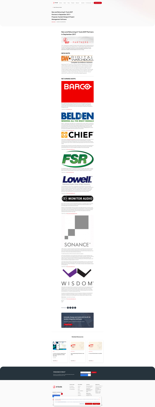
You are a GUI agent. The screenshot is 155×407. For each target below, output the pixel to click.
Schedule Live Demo (68, 324)
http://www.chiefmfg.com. (71, 149)
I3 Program (72, 2)
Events (79, 389)
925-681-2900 (89, 387)
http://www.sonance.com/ (71, 266)
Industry (64, 2)
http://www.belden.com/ (70, 130)
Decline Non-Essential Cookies (96, 404)
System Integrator (72, 387)
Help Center (83, 2)
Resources (77, 2)
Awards (79, 387)
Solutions (60, 2)
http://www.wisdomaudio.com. (71, 298)
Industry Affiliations (80, 390)
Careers (79, 392)
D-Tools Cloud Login (88, 2)
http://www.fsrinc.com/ (70, 172)
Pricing (68, 2)
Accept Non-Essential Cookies (88, 403)
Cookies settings (82, 403)
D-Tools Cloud (71, 386)
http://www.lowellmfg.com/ (71, 193)
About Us (79, 386)
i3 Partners (79, 393)
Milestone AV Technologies (71, 139)
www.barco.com (69, 109)
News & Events (54, 21)
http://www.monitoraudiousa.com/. (72, 213)
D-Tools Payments (72, 389)
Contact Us (79, 395)
